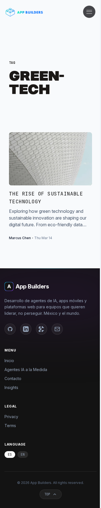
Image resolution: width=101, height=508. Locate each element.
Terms (10, 425)
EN (23, 454)
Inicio (9, 360)
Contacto (12, 378)
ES (10, 454)
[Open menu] (89, 12)
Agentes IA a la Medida (25, 369)
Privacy (11, 416)
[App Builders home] (24, 12)
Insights (11, 387)
